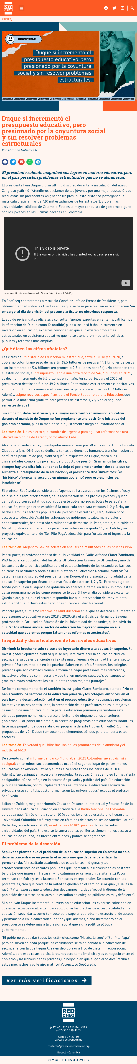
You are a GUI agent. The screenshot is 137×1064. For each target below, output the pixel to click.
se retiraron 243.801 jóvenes (71, 825)
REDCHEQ (7, 19)
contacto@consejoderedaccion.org (69, 1046)
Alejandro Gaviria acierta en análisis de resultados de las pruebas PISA (77, 547)
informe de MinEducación (60, 611)
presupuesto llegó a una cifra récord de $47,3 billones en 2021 (82, 373)
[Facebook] (106, 8)
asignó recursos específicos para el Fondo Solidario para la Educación (69, 394)
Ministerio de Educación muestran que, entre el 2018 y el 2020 (71, 357)
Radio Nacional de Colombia (103, 809)
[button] (21, 8)
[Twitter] (114, 8)
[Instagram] (123, 8)
